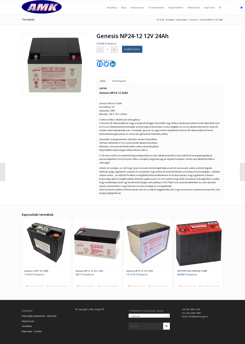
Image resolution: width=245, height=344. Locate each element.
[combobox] (149, 316)
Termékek (28, 19)
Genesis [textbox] (148, 316)
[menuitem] (112, 7)
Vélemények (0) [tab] (119, 81)
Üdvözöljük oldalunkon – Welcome (39, 315)
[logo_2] (42, 7)
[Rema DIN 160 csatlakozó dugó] (242, 172)
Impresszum (28, 321)
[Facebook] (100, 64)
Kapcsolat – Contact (32, 331)
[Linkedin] (113, 64)
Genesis (109, 60)
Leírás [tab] (103, 81)
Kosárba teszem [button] (35, 286)
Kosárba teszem (132, 49)
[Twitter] (106, 64)
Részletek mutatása (57, 286)
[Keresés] (220, 7)
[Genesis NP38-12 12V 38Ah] (2, 172)
